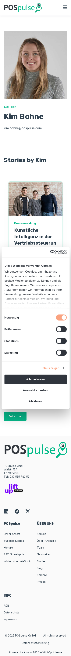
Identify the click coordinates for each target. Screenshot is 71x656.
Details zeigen (50, 368)
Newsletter (43, 554)
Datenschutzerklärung (35, 642)
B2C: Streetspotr (14, 554)
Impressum (10, 619)
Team (40, 547)
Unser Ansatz (12, 534)
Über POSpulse (46, 540)
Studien (41, 561)
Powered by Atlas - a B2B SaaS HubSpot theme (35, 652)
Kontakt (8, 547)
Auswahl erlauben (35, 390)
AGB (6, 605)
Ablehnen (35, 401)
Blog (40, 568)
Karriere (42, 575)
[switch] (61, 329)
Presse (41, 581)
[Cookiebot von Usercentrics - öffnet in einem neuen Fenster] (50, 252)
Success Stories (14, 540)
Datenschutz (11, 612)
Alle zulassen (35, 379)
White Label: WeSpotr (17, 561)
